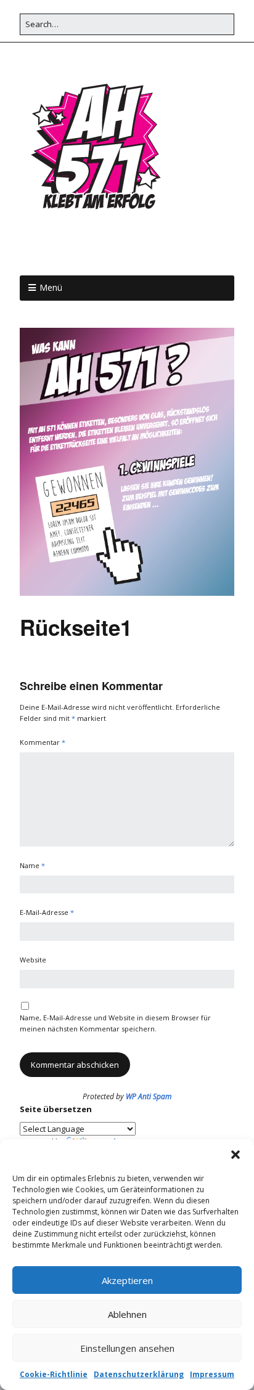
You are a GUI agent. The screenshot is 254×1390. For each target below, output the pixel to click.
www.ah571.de (91, 249)
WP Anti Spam (148, 1096)
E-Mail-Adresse (47, 912)
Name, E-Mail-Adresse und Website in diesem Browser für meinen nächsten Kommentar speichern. (115, 1023)
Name (32, 865)
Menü (50, 287)
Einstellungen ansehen (127, 1348)
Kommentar (42, 742)
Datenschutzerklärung (139, 1374)
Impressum (212, 1374)
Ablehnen (127, 1314)
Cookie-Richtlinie (54, 1374)
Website (33, 959)
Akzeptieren (127, 1280)
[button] (235, 1154)
